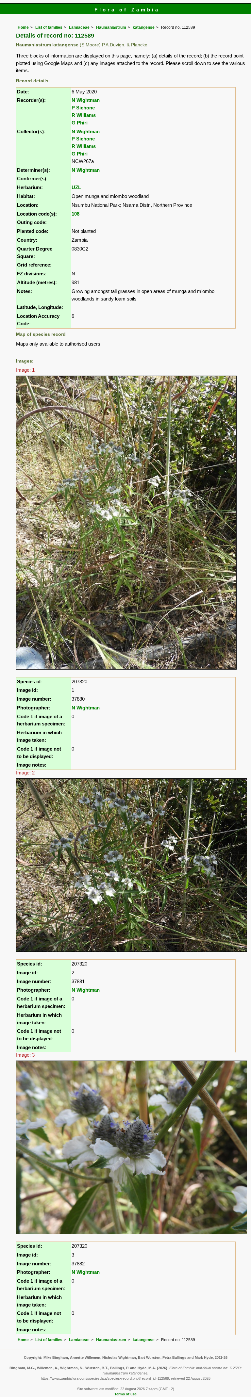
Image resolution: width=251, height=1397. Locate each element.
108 (75, 214)
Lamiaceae (79, 27)
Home (23, 27)
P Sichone (83, 107)
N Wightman (86, 100)
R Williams (84, 115)
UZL (76, 187)
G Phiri (80, 122)
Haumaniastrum (111, 27)
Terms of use (125, 1394)
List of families (48, 27)
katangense (144, 27)
